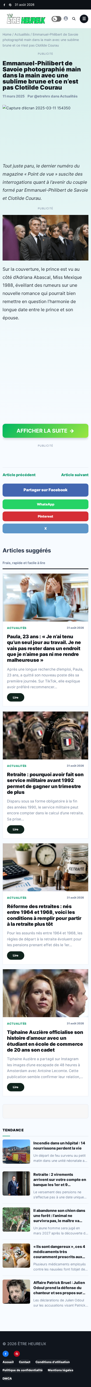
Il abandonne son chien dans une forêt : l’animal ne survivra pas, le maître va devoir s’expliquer (59, 1215)
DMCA (7, 1378)
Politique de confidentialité (23, 1370)
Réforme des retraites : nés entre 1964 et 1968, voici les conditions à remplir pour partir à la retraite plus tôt (44, 915)
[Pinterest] (10, 5)
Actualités (22, 34)
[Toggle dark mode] (56, 19)
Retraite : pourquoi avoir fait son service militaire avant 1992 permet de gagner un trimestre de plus (45, 783)
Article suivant (74, 474)
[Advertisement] (45, 373)
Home (7, 34)
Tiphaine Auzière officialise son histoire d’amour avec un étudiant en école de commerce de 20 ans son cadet (45, 1041)
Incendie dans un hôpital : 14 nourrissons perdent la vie (59, 1145)
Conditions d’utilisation (52, 1362)
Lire (15, 697)
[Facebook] (4, 5)
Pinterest (45, 516)
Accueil (8, 1362)
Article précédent (19, 474)
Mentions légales (60, 1370)
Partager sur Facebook (45, 490)
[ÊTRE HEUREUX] (65, 18)
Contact (24, 1362)
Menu (84, 18)
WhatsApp (45, 504)
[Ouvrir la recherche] (73, 18)
